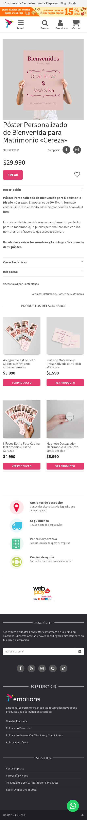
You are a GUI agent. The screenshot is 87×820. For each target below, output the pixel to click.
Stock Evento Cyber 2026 (21, 790)
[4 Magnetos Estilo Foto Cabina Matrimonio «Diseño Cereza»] (21, 335)
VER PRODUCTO (22, 382)
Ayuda (72, 3)
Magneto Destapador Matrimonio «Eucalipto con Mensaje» (63, 447)
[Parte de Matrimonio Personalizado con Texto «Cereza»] (65, 335)
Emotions (23, 698)
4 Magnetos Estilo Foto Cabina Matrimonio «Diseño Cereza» (19, 363)
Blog (63, 3)
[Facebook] (20, 668)
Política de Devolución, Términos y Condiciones (34, 735)
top (82, 815)
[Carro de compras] (75, 23)
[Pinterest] (53, 668)
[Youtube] (31, 668)
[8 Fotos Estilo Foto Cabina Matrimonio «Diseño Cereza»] (21, 419)
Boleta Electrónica (17, 742)
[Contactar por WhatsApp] (73, 806)
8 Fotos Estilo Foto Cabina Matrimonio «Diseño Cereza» (21, 447)
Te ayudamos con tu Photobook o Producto (32, 782)
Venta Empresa (48, 3)
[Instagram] (77, 150)
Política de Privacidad (19, 728)
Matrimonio (49, 294)
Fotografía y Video (17, 775)
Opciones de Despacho (19, 3)
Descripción (12, 190)
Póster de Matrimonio (71, 294)
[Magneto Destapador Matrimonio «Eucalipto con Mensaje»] (65, 419)
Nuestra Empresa (16, 721)
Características (15, 262)
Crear (12, 175)
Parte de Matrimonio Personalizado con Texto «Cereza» (64, 363)
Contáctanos (31, 284)
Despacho (10, 272)
